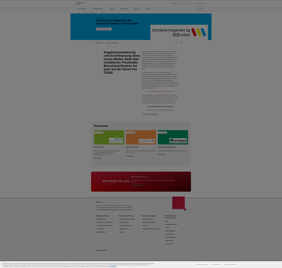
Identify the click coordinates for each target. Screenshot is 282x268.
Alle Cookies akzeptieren (230, 264)
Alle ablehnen (216, 264)
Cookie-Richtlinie (113, 266)
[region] (141, 264)
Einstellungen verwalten (203, 264)
